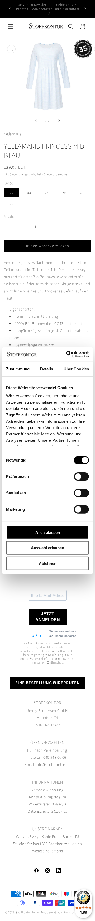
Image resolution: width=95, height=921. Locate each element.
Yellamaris (54, 850)
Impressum (56, 796)
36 (64, 192)
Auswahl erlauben (47, 548)
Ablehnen (47, 563)
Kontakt (36, 796)
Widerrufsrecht (41, 804)
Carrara (22, 836)
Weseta (38, 850)
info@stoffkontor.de (53, 764)
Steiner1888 (37, 843)
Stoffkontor (59, 843)
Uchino (76, 843)
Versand (26, 174)
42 (12, 192)
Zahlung (56, 789)
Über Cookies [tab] (76, 368)
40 (82, 192)
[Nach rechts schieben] (59, 120)
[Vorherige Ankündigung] (10, 9)
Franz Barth (62, 836)
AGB (62, 804)
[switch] (81, 476)
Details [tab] (46, 368)
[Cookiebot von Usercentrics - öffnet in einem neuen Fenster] (67, 354)
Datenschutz (39, 811)
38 (12, 204)
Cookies (60, 811)
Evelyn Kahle (40, 836)
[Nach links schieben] (36, 120)
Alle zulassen (47, 532)
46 (47, 192)
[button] (10, 26)
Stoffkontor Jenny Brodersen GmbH (39, 912)
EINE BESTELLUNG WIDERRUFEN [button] (47, 682)
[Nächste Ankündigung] (85, 9)
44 (29, 192)
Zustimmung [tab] (18, 368)
